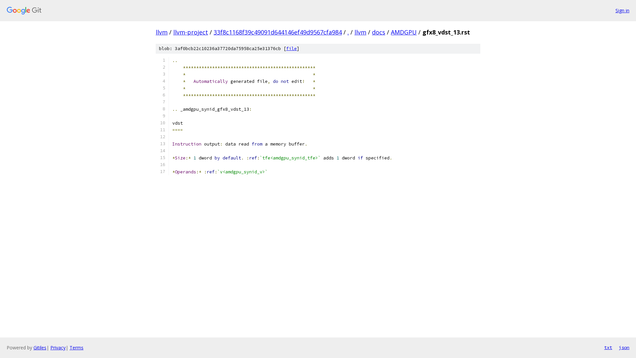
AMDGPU (404, 32)
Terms (76, 347)
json (624, 347)
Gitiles (39, 347)
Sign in (622, 10)
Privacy (58, 347)
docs (378, 32)
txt (608, 347)
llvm (162, 32)
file (291, 48)
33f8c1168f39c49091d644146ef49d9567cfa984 (278, 32)
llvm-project (190, 32)
